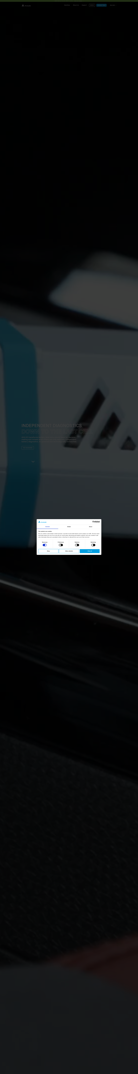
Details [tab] (69, 526)
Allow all (90, 551)
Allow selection (69, 551)
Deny (48, 551)
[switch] (61, 545)
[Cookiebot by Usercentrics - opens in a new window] (93, 522)
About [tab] (90, 526)
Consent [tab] (47, 526)
